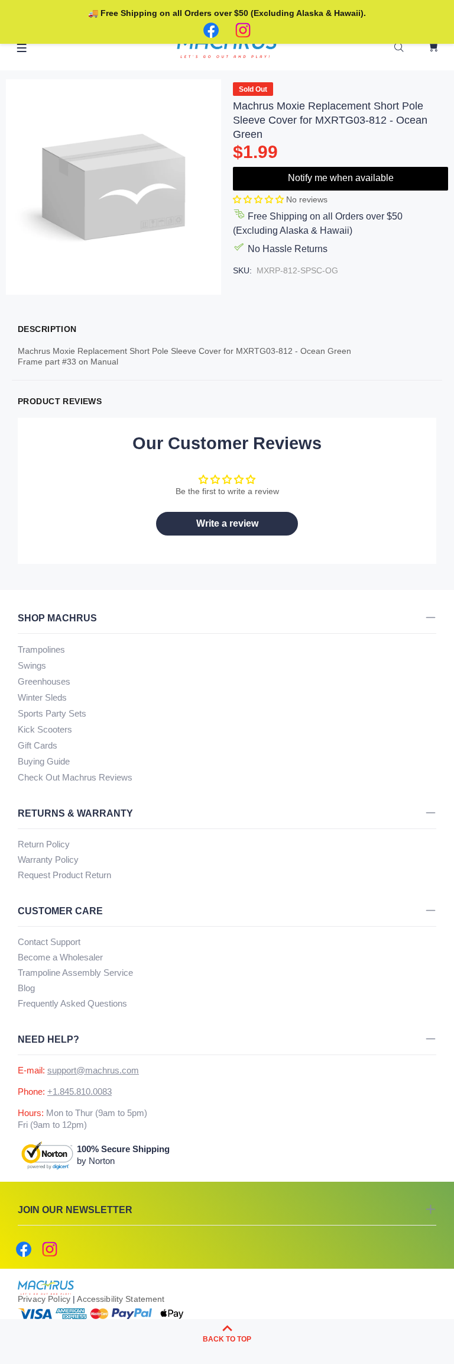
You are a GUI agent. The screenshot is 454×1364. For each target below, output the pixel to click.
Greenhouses (44, 681)
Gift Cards (37, 745)
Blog (26, 988)
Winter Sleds (42, 697)
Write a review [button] (227, 523)
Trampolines (41, 649)
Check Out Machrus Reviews (75, 777)
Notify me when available (341, 178)
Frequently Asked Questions (72, 1003)
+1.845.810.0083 (79, 1091)
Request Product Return (64, 875)
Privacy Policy (44, 1299)
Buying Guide (44, 761)
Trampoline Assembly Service (75, 973)
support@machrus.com (93, 1070)
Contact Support (49, 942)
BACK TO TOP (227, 1339)
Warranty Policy (48, 859)
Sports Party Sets (52, 713)
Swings (32, 665)
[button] (259, 199)
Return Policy (44, 844)
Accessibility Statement (120, 1299)
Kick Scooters (45, 729)
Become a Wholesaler (60, 957)
